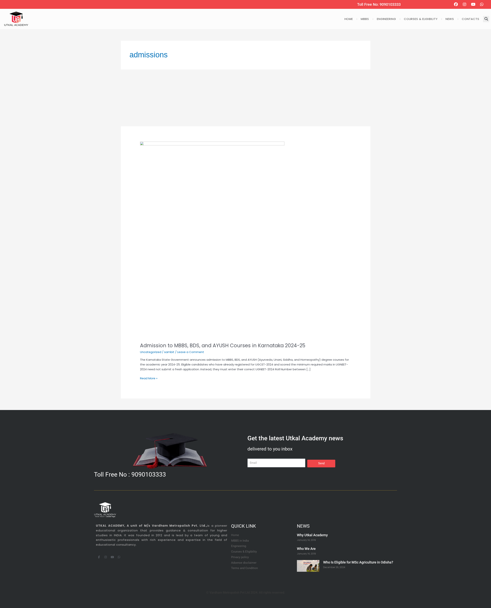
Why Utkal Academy (312, 535)
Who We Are (306, 549)
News (450, 19)
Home (348, 19)
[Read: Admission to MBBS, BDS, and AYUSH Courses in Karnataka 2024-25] (212, 240)
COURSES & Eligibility (421, 19)
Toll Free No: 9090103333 (379, 4)
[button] (486, 19)
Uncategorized (150, 352)
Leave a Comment (190, 352)
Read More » (148, 378)
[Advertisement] (236, 98)
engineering (386, 19)
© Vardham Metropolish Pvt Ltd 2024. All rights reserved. (245, 592)
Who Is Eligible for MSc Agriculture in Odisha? (358, 562)
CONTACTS (470, 19)
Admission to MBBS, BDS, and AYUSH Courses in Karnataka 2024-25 (222, 345)
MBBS (365, 19)
